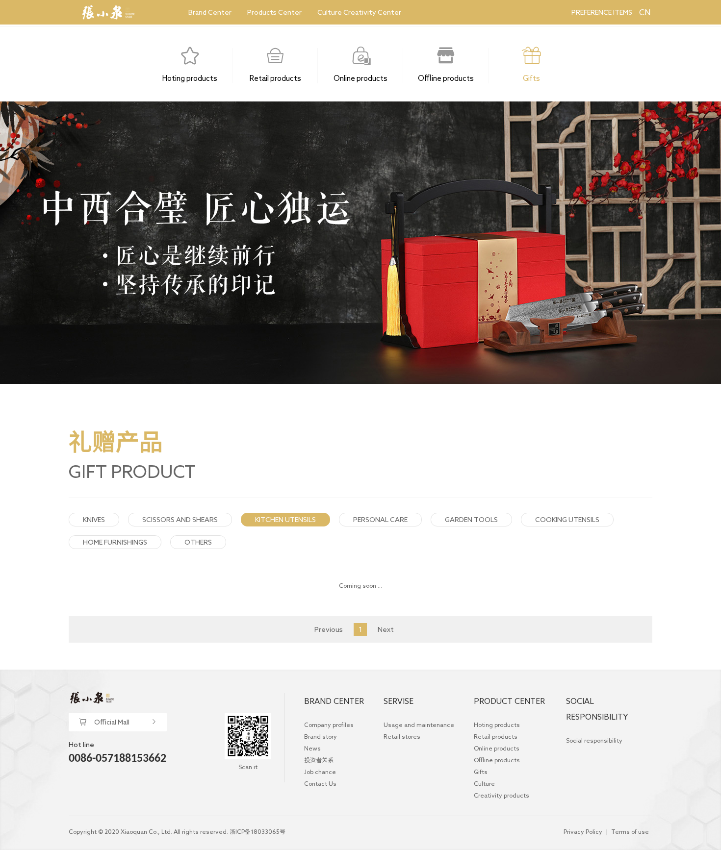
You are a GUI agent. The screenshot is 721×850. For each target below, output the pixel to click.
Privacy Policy (583, 831)
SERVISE (398, 701)
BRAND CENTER (334, 701)
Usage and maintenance (419, 724)
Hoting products (497, 724)
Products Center (274, 12)
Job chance (320, 772)
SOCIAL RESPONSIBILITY (597, 709)
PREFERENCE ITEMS (601, 12)
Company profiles (329, 724)
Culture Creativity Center (359, 12)
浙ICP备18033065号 (257, 831)
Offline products (497, 760)
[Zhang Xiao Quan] (108, 12)
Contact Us (320, 783)
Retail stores (402, 736)
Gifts (481, 772)
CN (644, 12)
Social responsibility (594, 740)
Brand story (320, 736)
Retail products (495, 736)
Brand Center (210, 12)
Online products (496, 748)
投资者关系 (319, 760)
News (312, 748)
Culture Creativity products (501, 789)
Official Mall (111, 722)
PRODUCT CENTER (509, 701)
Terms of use (630, 831)
